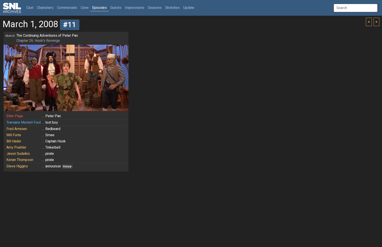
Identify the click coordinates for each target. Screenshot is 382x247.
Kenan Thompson (19, 160)
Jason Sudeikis (18, 153)
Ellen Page (14, 116)
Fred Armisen (16, 129)
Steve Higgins (17, 166)
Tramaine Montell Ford (23, 122)
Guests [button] (115, 7)
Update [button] (188, 7)
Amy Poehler (16, 147)
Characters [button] (45, 7)
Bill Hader (13, 141)
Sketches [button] (172, 7)
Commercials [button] (67, 7)
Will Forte (13, 135)
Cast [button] (30, 7)
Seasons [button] (155, 7)
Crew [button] (85, 7)
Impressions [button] (134, 7)
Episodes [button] (99, 7)
